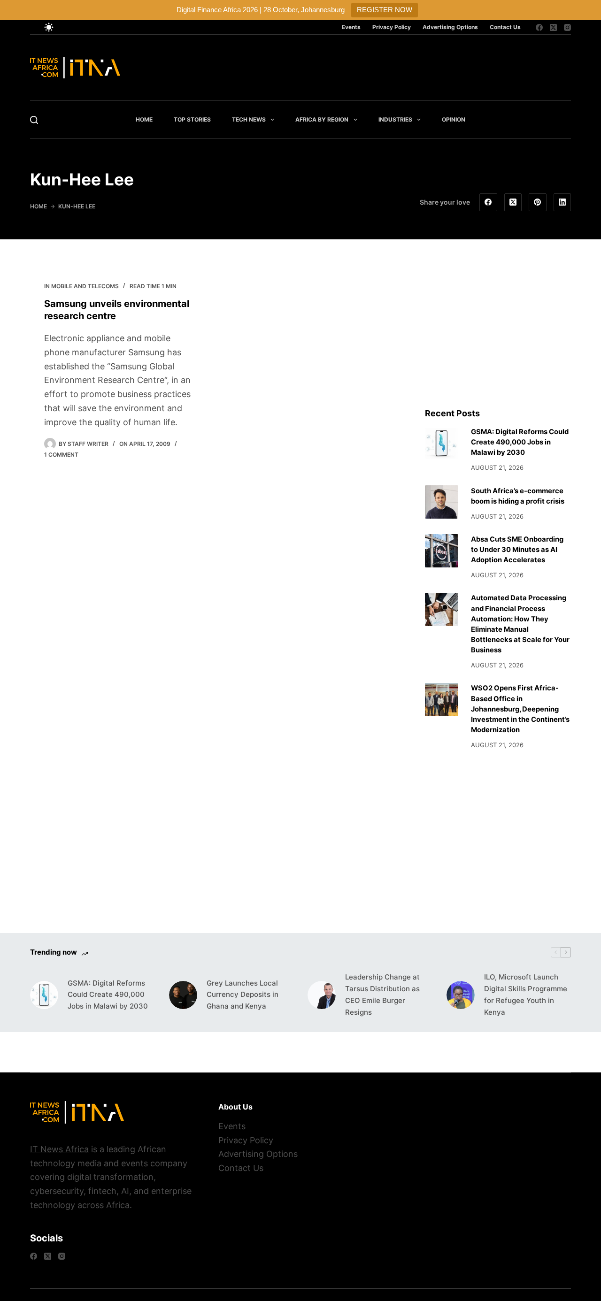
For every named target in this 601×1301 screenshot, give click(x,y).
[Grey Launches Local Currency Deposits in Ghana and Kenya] (183, 995)
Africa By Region (321, 119)
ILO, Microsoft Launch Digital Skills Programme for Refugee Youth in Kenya (525, 994)
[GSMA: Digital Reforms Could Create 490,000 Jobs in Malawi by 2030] (441, 443)
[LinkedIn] (562, 202)
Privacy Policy (391, 27)
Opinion (453, 119)
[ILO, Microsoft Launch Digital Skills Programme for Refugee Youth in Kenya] (461, 995)
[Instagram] (567, 27)
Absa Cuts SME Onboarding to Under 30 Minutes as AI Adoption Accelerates (517, 549)
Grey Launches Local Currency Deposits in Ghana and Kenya (242, 995)
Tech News (249, 119)
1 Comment (61, 454)
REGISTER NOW (384, 10)
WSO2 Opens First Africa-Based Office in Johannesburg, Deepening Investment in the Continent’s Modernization (520, 709)
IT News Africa (59, 1149)
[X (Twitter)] (553, 27)
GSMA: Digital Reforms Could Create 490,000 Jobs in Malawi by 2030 (520, 442)
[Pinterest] (538, 202)
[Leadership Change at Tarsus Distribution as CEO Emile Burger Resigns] (322, 995)
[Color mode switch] (49, 27)
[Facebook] (539, 27)
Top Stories (192, 119)
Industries (395, 119)
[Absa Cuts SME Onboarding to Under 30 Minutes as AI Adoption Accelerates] (441, 550)
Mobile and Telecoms (85, 286)
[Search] (34, 120)
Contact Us (505, 27)
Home (144, 119)
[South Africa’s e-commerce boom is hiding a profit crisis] (441, 502)
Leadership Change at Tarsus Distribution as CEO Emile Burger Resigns (382, 994)
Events (351, 27)
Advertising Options (450, 27)
